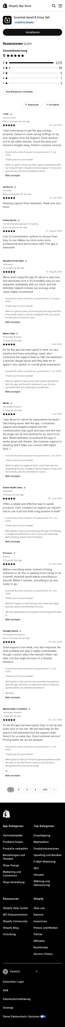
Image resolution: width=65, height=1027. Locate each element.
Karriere (38, 914)
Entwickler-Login (13, 981)
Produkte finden (13, 841)
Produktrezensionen (46, 848)
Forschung (9, 934)
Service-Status (43, 953)
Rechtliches (41, 947)
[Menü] (60, 6)
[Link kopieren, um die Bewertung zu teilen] (11, 114)
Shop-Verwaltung (14, 882)
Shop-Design (11, 865)
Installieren (33, 32)
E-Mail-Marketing (44, 861)
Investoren (40, 921)
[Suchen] (54, 6)
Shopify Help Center (15, 908)
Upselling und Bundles (48, 855)
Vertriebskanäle (13, 835)
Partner (38, 934)
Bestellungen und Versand (14, 856)
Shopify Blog (11, 927)
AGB (5, 990)
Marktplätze (41, 841)
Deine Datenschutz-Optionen (21, 1016)
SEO (36, 868)
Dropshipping (42, 835)
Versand (39, 874)
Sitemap (8, 1007)
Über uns (39, 908)
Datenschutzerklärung (17, 998)
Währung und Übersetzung (42, 883)
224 (45, 789)
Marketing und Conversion (12, 873)
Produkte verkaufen (15, 848)
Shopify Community (15, 921)
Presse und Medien (46, 927)
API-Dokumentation (15, 914)
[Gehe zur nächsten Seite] (54, 789)
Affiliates (39, 940)
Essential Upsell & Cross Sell (32, 17)
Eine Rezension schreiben (19, 91)
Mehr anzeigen (12, 175)
